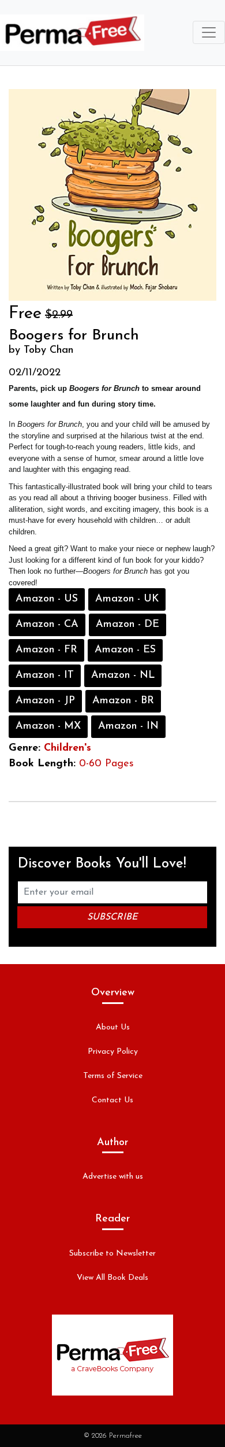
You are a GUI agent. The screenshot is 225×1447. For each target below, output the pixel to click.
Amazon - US (47, 599)
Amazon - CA (47, 624)
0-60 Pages (106, 764)
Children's (67, 748)
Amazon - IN (128, 726)
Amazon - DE (127, 624)
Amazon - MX (48, 726)
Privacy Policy (113, 1051)
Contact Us (112, 1100)
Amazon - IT (45, 675)
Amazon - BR (123, 701)
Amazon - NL (123, 675)
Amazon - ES (125, 650)
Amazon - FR (46, 650)
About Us (113, 1027)
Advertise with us (112, 1176)
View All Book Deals (112, 1277)
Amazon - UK (127, 599)
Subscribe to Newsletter (112, 1253)
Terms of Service (112, 1076)
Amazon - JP (45, 701)
